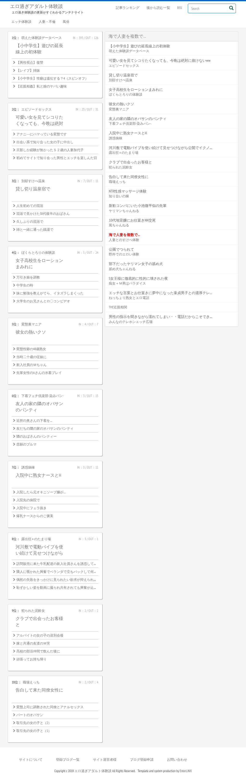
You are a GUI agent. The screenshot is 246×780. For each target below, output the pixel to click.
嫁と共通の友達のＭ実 (33, 643)
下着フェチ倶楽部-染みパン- (42, 396)
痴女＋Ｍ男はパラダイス (127, 283)
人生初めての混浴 (29, 206)
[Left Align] (231, 8)
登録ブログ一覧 (68, 759)
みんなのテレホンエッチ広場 (131, 322)
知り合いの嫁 (119, 196)
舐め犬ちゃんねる (122, 269)
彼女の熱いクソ (31, 332)
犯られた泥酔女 (33, 610)
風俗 (66, 21)
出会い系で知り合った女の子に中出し (45, 142)
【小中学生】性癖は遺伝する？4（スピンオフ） (52, 78)
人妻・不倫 (47, 21)
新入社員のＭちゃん (31, 365)
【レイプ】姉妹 (28, 70)
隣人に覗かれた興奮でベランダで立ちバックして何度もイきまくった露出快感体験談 (80, 572)
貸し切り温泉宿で (33, 189)
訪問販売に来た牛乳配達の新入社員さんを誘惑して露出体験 (61, 564)
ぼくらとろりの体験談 (38, 252)
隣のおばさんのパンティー (36, 436)
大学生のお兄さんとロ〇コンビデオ (43, 301)
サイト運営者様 (105, 759)
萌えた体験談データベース (41, 38)
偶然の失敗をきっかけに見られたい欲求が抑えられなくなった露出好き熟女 (73, 579)
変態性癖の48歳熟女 (31, 349)
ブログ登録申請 (142, 759)
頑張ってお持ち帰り (31, 659)
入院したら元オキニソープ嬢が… (41, 492)
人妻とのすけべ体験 (124, 240)
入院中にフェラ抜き (31, 508)
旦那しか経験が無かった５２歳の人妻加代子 (50, 150)
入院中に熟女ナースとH (38, 475)
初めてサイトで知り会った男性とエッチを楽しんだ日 (56, 158)
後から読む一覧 (158, 8)
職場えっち (31, 682)
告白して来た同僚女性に (39, 690)
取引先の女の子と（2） (33, 723)
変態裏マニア (31, 324)
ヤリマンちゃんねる (124, 211)
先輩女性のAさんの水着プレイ (39, 373)
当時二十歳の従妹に (31, 357)
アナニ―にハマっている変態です (41, 134)
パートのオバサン (29, 715)
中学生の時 (24, 285)
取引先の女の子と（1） (33, 731)
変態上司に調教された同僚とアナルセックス (50, 707)
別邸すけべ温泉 (33, 181)
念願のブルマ (26, 444)
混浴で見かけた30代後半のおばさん (43, 213)
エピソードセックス (36, 109)
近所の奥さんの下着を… (34, 420)
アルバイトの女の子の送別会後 (39, 635)
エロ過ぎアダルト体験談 (36, 6)
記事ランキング (127, 8)
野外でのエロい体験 (124, 254)
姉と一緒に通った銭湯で (34, 229)
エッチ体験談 (21, 21)
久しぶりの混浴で (29, 221)
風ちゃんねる (119, 225)
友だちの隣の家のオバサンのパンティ (45, 428)
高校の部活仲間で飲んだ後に (38, 651)
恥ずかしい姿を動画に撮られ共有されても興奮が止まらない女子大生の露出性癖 (76, 587)
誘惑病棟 (28, 467)
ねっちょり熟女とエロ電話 (129, 298)
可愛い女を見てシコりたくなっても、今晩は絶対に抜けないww (39, 123)
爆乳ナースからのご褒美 (34, 516)
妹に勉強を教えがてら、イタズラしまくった (50, 293)
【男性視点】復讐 (29, 62)
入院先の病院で (28, 500)
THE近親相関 (118, 307)
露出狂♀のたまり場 (36, 539)
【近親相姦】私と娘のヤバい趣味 (41, 86)
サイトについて (31, 759)
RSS (179, 8)
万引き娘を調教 (28, 277)
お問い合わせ (177, 759)
